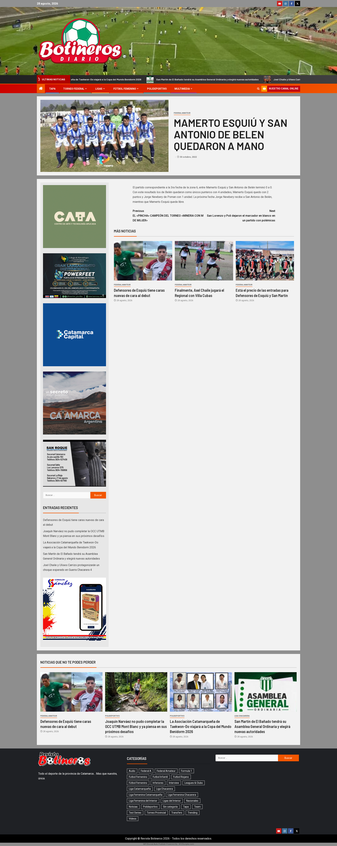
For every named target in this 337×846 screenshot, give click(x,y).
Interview (174, 782)
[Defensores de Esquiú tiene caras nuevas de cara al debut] (143, 260)
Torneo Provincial (156, 812)
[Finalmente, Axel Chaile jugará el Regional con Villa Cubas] (204, 260)
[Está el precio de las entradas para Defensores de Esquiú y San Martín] (265, 260)
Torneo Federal (73, 88)
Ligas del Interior (172, 800)
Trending (192, 812)
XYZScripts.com (186, 844)
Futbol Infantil (160, 776)
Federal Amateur (182, 113)
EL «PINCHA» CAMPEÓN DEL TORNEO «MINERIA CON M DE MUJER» (168, 215)
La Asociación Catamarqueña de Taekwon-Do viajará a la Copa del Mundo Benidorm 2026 (200, 726)
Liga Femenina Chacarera (182, 794)
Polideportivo (157, 88)
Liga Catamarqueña (140, 788)
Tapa (52, 88)
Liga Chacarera (242, 716)
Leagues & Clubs (193, 782)
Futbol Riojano (181, 776)
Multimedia (182, 88)
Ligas (98, 88)
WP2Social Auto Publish (154, 844)
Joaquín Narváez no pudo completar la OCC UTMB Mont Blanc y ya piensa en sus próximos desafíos (136, 726)
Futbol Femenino (138, 776)
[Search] (258, 88)
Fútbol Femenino (124, 88)
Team (197, 806)
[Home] (41, 88)
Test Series (135, 812)
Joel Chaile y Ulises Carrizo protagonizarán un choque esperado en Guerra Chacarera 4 (246, 79)
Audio (132, 771)
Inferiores (158, 782)
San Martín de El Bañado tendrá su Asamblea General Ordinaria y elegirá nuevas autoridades (132, 79)
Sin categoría (170, 806)
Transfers (176, 812)
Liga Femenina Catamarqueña (145, 794)
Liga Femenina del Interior (143, 800)
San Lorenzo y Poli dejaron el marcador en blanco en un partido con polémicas (241, 215)
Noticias (133, 806)
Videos (132, 818)
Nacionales (192, 800)
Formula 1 (186, 771)
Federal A (146, 771)
